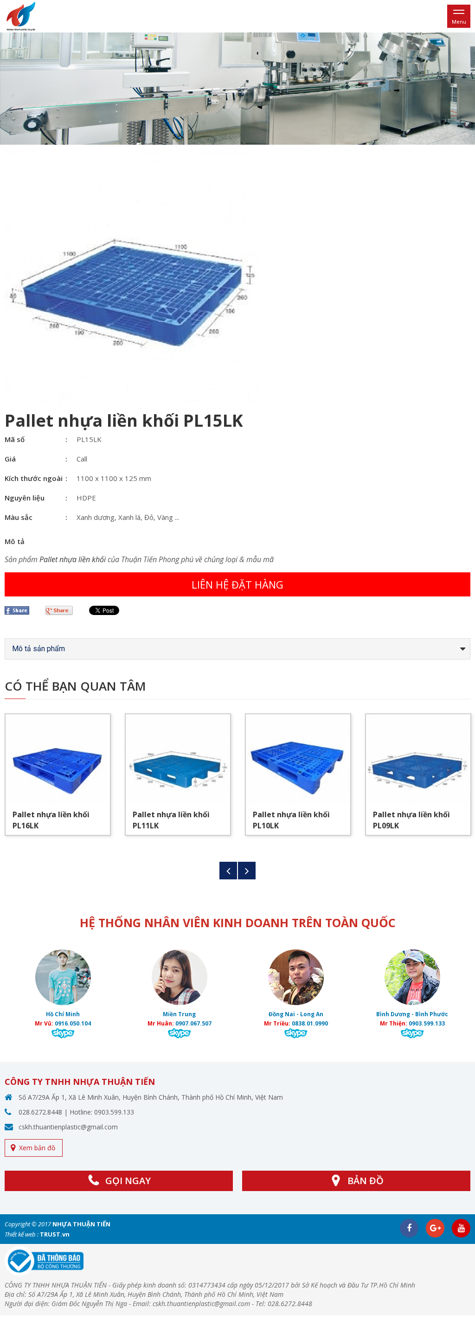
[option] (237, 88)
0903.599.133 (427, 1023)
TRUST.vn (55, 1234)
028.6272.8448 (40, 1112)
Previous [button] (228, 870)
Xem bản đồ (37, 1147)
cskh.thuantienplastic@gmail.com (68, 1126)
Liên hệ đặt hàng (237, 584)
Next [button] (246, 870)
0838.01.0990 (310, 1023)
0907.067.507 (193, 1023)
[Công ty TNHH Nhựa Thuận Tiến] (21, 15)
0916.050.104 (73, 1023)
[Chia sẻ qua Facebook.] (20, 610)
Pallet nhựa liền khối (72, 559)
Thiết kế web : (22, 1234)
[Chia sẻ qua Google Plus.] (62, 610)
